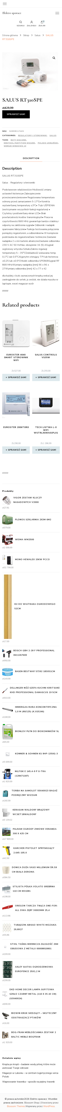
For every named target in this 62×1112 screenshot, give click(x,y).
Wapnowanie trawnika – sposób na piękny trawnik (28, 1081)
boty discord (18, 140)
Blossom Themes (16, 1106)
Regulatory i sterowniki (32, 135)
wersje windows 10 (15, 146)
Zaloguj (31, 25)
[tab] (31, 158)
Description (31, 158)
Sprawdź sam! (16, 114)
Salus (53, 135)
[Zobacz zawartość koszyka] (42, 23)
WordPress (49, 1106)
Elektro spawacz (11, 13)
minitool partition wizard (19, 143)
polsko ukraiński (48, 143)
